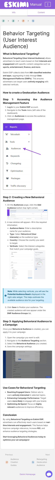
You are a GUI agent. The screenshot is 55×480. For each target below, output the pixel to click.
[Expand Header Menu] (48, 4)
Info (13, 12)
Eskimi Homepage (27, 474)
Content (41, 12)
